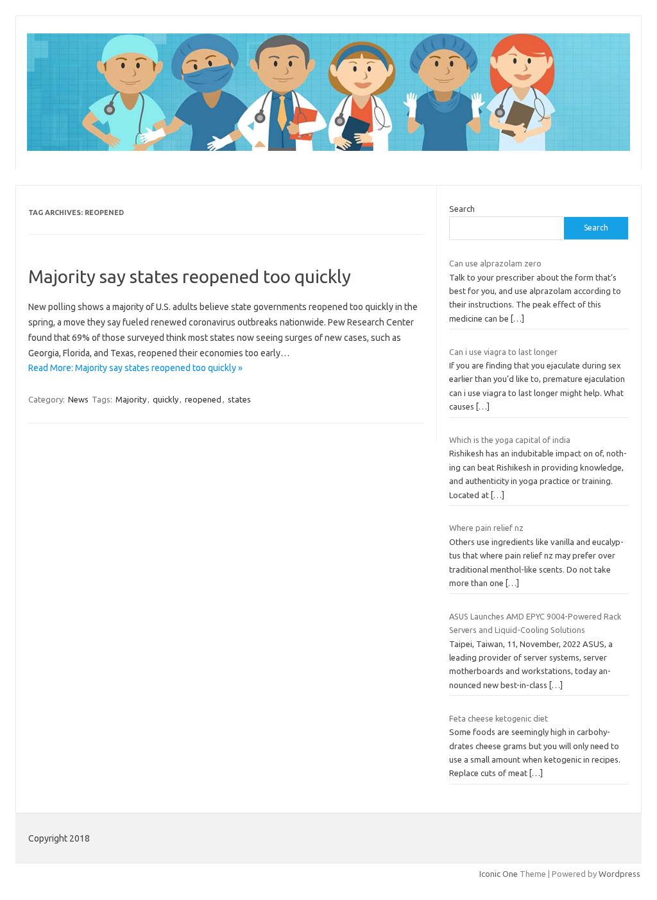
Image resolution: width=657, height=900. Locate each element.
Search (462, 208)
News (78, 399)
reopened (203, 399)
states (239, 399)
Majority (130, 399)
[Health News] (328, 148)
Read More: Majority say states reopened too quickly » (135, 368)
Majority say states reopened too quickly (189, 276)
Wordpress (619, 873)
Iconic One (498, 873)
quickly (165, 399)
